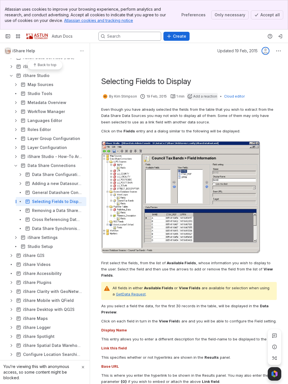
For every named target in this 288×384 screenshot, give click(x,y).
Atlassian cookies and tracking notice (98, 20)
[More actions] (81, 51)
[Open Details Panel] (274, 346)
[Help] (270, 36)
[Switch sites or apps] (18, 36)
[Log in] (280, 36)
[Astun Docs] (37, 36)
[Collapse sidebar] (7, 36)
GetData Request (131, 294)
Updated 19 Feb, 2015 (237, 50)
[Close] (83, 367)
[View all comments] (274, 335)
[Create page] (274, 358)
